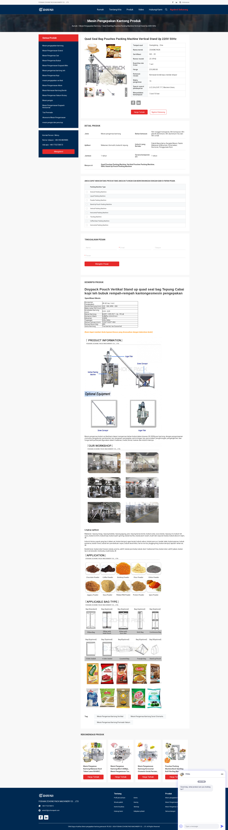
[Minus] (222, 774)
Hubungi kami (118, 811)
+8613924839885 (61, 140)
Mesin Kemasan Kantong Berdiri (54, 90)
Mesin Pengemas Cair (50, 56)
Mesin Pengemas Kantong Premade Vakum (113, 722)
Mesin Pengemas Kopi (50, 75)
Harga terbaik (139, 112)
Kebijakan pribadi (139, 811)
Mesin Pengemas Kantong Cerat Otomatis (147, 716)
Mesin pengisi (47, 100)
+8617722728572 (56, 145)
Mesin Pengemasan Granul (52, 51)
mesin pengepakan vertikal (52, 80)
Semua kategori (170, 811)
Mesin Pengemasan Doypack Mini (55, 66)
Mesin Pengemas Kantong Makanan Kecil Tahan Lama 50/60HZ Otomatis (92, 769)
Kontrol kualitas (119, 807)
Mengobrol (58, 151)
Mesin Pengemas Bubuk (51, 61)
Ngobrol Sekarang (158, 112)
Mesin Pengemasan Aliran (52, 85)
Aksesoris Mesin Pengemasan (54, 117)
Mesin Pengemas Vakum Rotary (54, 95)
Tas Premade (47, 112)
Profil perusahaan (119, 798)
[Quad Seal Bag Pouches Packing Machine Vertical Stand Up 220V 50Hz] (106, 64)
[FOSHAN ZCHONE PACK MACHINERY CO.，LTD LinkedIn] (176, 2)
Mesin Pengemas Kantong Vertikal (110, 716)
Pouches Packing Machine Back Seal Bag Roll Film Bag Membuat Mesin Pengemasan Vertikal (174, 769)
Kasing (136, 802)
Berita (136, 798)
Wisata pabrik (118, 802)
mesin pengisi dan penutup (52, 122)
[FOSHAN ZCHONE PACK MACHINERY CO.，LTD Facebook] (173, 2)
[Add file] (181, 826)
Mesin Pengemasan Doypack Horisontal (53, 106)
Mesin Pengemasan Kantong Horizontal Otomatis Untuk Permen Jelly (147, 769)
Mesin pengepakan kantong (90, 26)
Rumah (74, 26)
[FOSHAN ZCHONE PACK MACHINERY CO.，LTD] (46, 9)
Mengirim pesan (102, 264)
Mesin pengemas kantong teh (53, 70)
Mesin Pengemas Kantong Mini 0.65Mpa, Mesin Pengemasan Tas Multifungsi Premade (120, 769)
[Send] (222, 826)
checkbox (87, 192)
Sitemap (136, 807)
